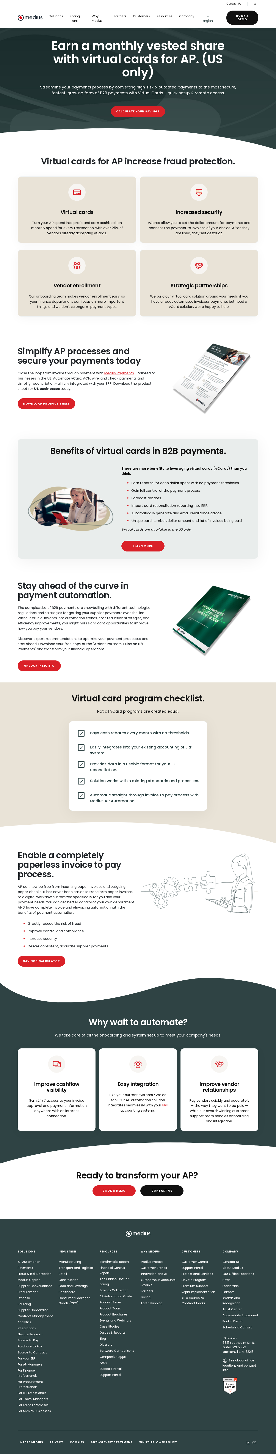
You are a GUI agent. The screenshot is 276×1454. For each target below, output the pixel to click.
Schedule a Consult (237, 1327)
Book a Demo (242, 17)
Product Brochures (113, 1314)
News (226, 1280)
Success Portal (111, 1369)
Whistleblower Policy (158, 1442)
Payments (25, 1268)
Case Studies (109, 1326)
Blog (103, 1338)
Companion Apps (113, 1357)
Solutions (56, 16)
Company (186, 16)
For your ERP (27, 1358)
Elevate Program (30, 1334)
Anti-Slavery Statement (111, 1442)
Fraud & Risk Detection (35, 1274)
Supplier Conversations (35, 1286)
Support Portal (110, 1375)
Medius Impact (152, 1262)
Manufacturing (70, 1262)
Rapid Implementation (198, 1292)
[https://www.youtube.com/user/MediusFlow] (254, 1442)
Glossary (106, 1344)
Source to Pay (28, 1340)
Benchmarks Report (114, 1262)
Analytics (24, 1322)
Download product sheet (46, 403)
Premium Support (195, 1286)
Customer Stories (154, 1268)
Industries (68, 1251)
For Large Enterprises (33, 1405)
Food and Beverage (73, 1286)
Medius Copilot (29, 1280)
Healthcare (67, 1292)
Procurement (28, 1292)
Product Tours (110, 1308)
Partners (120, 16)
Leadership (231, 1286)
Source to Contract (32, 1352)
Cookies (77, 1442)
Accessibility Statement (240, 1315)
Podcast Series (111, 1302)
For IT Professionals (32, 1393)
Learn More (143, 546)
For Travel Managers (33, 1399)
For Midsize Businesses (34, 1411)
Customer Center (195, 1262)
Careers (228, 1292)
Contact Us (233, 3)
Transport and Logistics (76, 1268)
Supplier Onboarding (33, 1310)
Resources (164, 16)
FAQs (103, 1363)
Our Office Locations (238, 1274)
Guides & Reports (112, 1332)
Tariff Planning (151, 1303)
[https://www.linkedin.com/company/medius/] (248, 1442)
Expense (24, 1298)
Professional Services (197, 1274)
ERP (165, 1105)
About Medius (233, 1268)
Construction (68, 1280)
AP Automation (29, 1262)
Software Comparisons (117, 1350)
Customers (141, 16)
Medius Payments (119, 373)
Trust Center (232, 1309)
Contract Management (35, 1316)
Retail (63, 1274)
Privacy (56, 1442)
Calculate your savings (138, 111)
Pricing (146, 1297)
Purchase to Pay (30, 1346)
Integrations (27, 1328)
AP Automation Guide (116, 1296)
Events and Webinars (115, 1320)
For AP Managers (30, 1364)
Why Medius (97, 18)
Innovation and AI (154, 1274)
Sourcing (24, 1304)
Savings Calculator (41, 961)
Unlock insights (39, 666)
